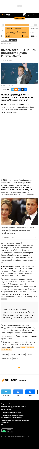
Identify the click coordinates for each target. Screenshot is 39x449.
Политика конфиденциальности (11, 412)
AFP (3, 85)
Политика (16, 386)
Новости (12, 354)
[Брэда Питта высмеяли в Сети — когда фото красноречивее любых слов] (19, 211)
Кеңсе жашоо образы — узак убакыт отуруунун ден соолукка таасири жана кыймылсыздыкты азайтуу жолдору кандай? (17, 33)
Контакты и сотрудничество (10, 407)
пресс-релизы (6, 410)
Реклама (23, 407)
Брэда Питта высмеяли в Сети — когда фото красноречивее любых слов (19, 230)
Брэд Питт (30, 354)
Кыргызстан (21, 354)
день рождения (6, 358)
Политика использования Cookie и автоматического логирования (12, 416)
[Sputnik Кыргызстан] (6, 16)
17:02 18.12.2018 (6, 60)
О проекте (4, 404)
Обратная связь (6, 425)
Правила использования (17, 404)
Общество (5, 354)
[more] (35, 237)
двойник (15, 358)
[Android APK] (7, 430)
